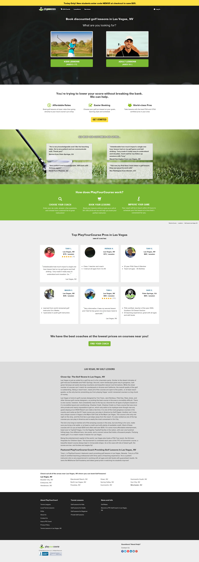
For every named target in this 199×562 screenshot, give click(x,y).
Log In (157, 9)
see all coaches (99, 238)
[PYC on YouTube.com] (128, 552)
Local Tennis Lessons (47, 508)
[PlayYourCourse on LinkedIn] (131, 552)
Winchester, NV (136, 485)
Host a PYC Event (46, 521)
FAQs (42, 511)
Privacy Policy (45, 525)
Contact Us (44, 518)
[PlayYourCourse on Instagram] (133, 552)
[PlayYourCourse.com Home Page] (47, 8)
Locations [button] (77, 9)
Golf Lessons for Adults (78, 508)
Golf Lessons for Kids (77, 504)
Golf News (104, 504)
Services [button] (87, 9)
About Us (43, 515)
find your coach (99, 343)
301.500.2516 (88, 210)
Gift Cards (66, 9)
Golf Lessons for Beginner (79, 511)
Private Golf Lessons (77, 515)
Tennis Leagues (45, 504)
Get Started (99, 119)
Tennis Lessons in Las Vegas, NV (50, 528)
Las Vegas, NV (46, 477)
